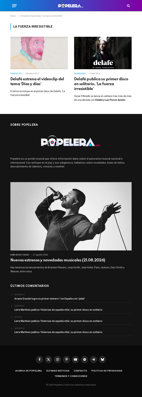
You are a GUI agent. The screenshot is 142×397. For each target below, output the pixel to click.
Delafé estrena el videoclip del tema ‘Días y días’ (37, 81)
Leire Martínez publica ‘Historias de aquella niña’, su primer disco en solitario (58, 309)
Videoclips (16, 73)
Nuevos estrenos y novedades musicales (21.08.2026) (57, 260)
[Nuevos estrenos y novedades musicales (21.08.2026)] (71, 216)
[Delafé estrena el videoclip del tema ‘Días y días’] (39, 53)
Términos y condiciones (71, 376)
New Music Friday (19, 255)
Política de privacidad (106, 370)
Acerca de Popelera (28, 370)
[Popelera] (71, 5)
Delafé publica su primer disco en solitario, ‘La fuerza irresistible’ (101, 84)
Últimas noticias (57, 370)
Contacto (80, 370)
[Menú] (14, 6)
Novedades (80, 73)
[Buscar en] (128, 6)
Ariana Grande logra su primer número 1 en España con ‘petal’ (49, 298)
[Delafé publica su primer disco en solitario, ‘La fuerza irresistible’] (103, 53)
